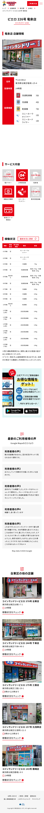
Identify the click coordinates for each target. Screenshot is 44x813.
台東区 (30, 8)
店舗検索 (13, 8)
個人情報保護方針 (10, 799)
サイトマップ (36, 799)
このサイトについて (24, 799)
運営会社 (33, 796)
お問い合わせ (12, 796)
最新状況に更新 (26, 238)
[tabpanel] (22, 54)
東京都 (22, 8)
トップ (4, 8)
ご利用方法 (32, 3)
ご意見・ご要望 (23, 796)
